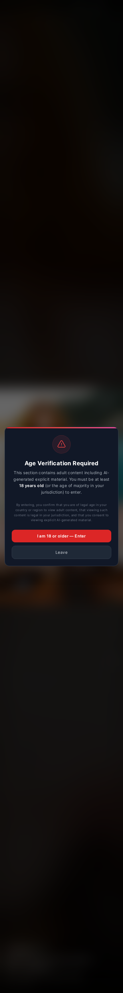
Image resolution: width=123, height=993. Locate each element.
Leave (61, 552)
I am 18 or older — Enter (61, 535)
